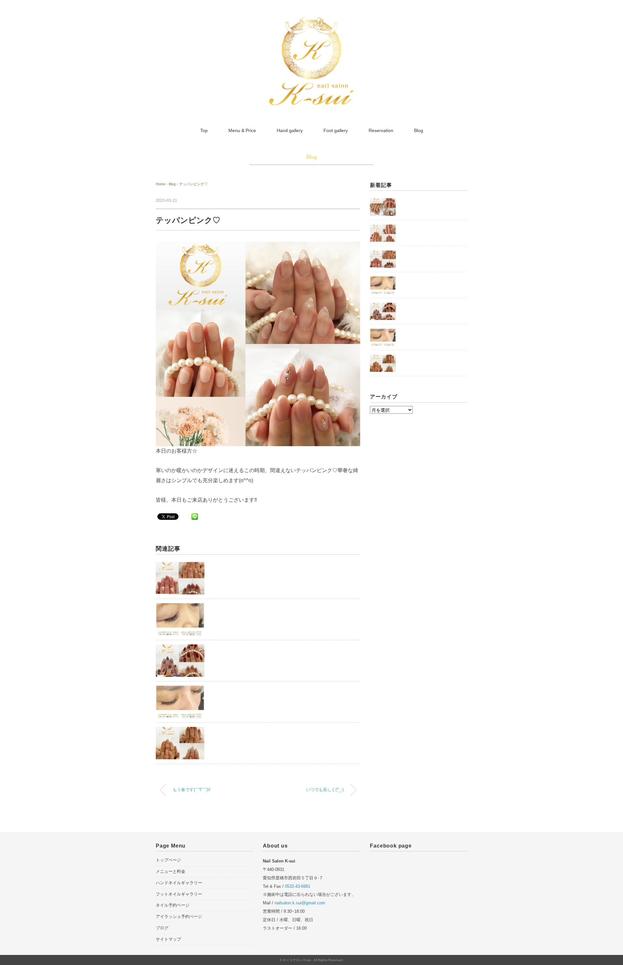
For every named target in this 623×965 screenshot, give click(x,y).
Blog (418, 130)
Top (204, 130)
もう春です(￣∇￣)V (192, 790)
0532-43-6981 (297, 886)
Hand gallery (290, 130)
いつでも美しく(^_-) (325, 790)
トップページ (168, 860)
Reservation (381, 130)
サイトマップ (168, 939)
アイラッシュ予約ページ (179, 916)
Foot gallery (336, 130)
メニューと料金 (170, 871)
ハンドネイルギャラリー (179, 882)
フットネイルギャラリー (179, 894)
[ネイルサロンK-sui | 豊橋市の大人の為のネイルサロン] (311, 20)
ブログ (162, 927)
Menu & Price (242, 130)
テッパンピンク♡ (193, 184)
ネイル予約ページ (172, 905)
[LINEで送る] (194, 516)
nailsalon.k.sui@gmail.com (300, 902)
